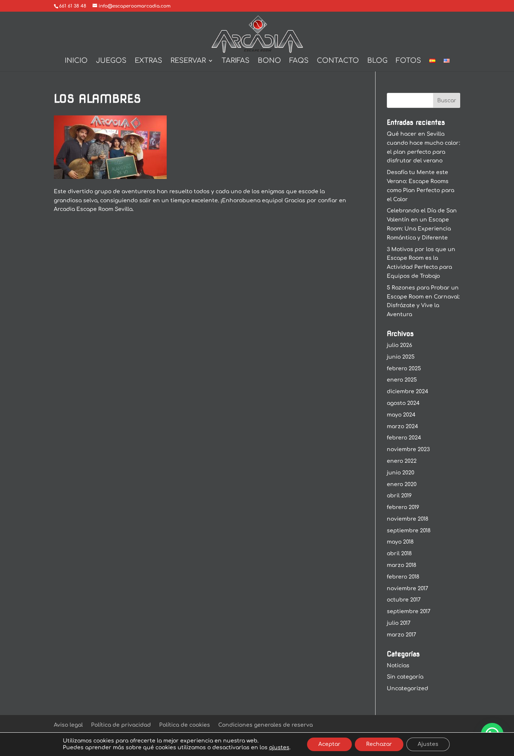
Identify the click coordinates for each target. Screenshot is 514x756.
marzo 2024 (402, 426)
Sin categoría (405, 677)
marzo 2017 (401, 635)
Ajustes (428, 744)
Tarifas (235, 61)
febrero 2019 (403, 507)
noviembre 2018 (407, 519)
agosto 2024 (403, 403)
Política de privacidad (121, 725)
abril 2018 (399, 553)
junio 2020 (400, 473)
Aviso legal (68, 725)
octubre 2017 (404, 600)
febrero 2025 (404, 368)
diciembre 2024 (407, 391)
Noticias (398, 665)
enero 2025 (402, 380)
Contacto (338, 61)
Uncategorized (407, 688)
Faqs (299, 61)
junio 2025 (401, 357)
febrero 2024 (404, 438)
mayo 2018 (400, 542)
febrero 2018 (403, 577)
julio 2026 (399, 345)
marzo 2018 (401, 565)
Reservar (188, 61)
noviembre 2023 (408, 449)
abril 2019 (399, 495)
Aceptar (329, 744)
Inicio (76, 61)
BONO (269, 61)
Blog (377, 61)
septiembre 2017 (408, 611)
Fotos (408, 61)
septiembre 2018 (408, 530)
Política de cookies (184, 725)
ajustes (279, 747)
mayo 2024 (401, 415)
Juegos (111, 61)
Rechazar (379, 744)
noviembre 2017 (407, 588)
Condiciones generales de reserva (265, 725)
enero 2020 (402, 484)
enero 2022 (402, 461)
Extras (148, 61)
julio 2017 (399, 623)
